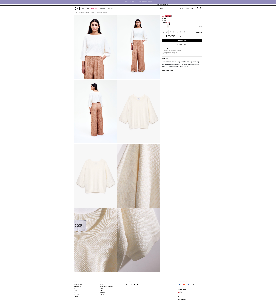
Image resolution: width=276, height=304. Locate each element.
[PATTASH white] (168, 26)
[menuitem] (83, 8)
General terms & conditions (106, 286)
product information (167, 70)
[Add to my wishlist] (200, 16)
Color (163, 26)
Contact (76, 290)
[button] (83, 8)
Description (165, 58)
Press (101, 290)
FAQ (75, 288)
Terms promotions (78, 284)
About (101, 284)
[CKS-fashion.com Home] (77, 8)
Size (163, 32)
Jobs (75, 292)
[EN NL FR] (182, 8)
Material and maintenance (169, 74)
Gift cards (76, 294)
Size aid (76, 296)
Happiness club (77, 286)
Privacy (101, 288)
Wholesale (102, 292)
